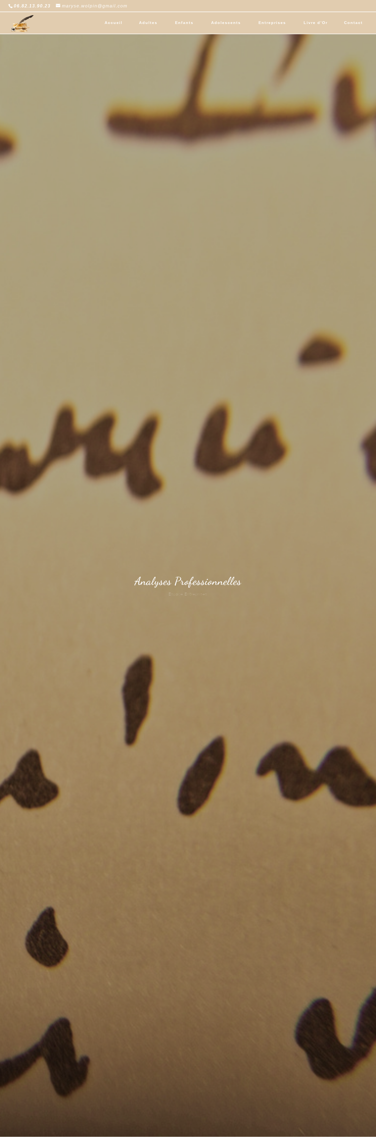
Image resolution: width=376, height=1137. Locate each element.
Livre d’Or (316, 23)
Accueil (113, 23)
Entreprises (272, 23)
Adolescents (226, 23)
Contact (353, 23)
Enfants (184, 23)
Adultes (148, 23)
